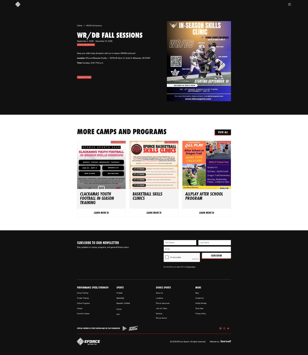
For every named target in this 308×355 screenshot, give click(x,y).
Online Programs (83, 303)
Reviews (159, 313)
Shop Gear (199, 308)
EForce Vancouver (163, 303)
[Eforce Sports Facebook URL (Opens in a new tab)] (220, 328)
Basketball (120, 298)
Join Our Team (161, 308)
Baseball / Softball (123, 303)
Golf (117, 314)
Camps (79, 308)
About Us (159, 293)
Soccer (119, 309)
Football (119, 293)
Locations (159, 298)
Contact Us (199, 298)
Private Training (83, 298)
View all (223, 132)
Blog (197, 293)
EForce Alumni (161, 318)
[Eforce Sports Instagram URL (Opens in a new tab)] (224, 328)
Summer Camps (83, 313)
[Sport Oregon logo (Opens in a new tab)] (133, 328)
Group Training (82, 293)
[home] (17, 4)
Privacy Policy (200, 313)
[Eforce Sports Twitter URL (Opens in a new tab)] (228, 328)
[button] (289, 4)
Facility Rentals (200, 303)
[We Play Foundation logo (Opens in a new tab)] (125, 328)
